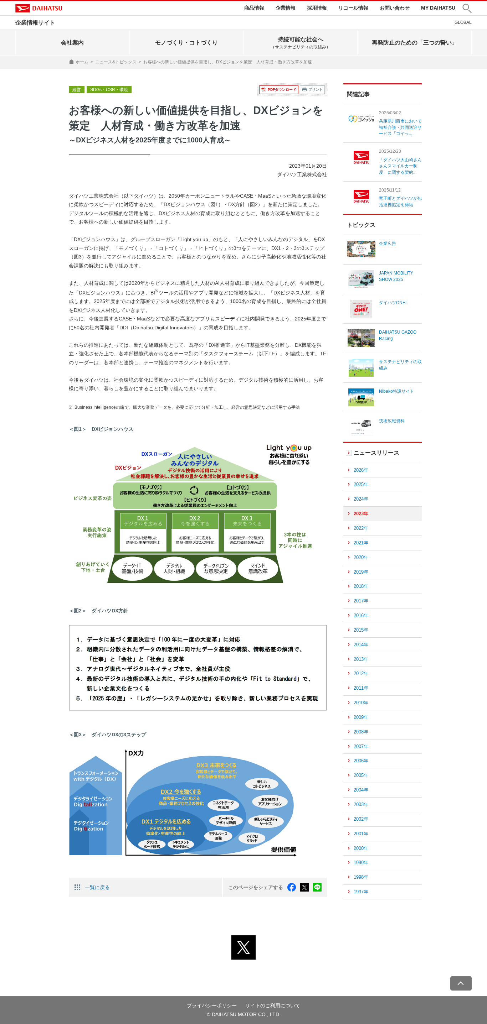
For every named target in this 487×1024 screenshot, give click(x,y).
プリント (315, 90)
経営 (76, 89)
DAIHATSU (38, 8)
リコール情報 (353, 8)
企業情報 (286, 8)
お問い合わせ (395, 8)
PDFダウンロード (282, 90)
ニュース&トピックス (116, 61)
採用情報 (317, 8)
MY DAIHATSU (438, 8)
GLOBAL (463, 22)
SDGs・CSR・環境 (109, 89)
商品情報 (254, 8)
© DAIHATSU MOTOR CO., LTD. (244, 1014)
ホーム (82, 61)
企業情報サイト (35, 23)
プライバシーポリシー (212, 1005)
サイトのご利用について (272, 1005)
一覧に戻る (97, 887)
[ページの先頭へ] (461, 983)
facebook (291, 887)
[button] (467, 8)
